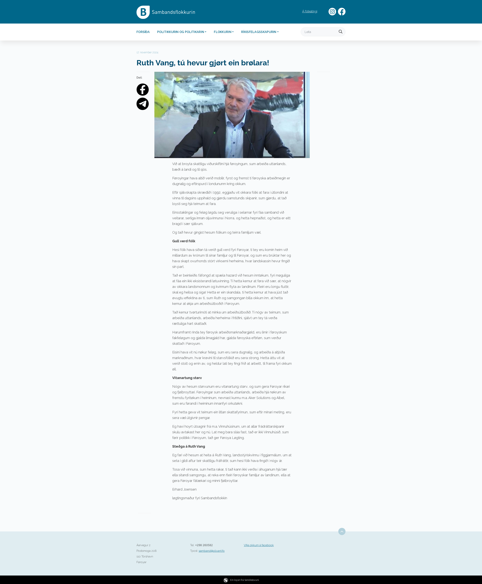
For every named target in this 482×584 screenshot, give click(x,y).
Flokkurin (222, 32)
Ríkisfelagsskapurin (258, 32)
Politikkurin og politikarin (180, 32)
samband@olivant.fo (212, 551)
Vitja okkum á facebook (259, 545)
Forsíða (143, 32)
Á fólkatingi (309, 11)
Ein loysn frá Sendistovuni (244, 580)
